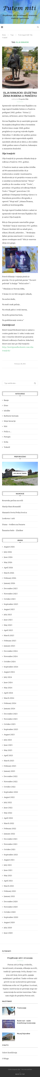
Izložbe (7, 410)
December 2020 (10, 901)
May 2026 (8, 562)
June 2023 (8, 745)
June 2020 (8, 933)
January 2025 (9, 645)
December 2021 (10, 839)
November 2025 (10, 593)
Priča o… (7, 431)
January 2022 (9, 833)
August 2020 (9, 922)
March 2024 (9, 698)
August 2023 (9, 734)
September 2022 (11, 792)
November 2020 (10, 906)
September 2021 (11, 854)
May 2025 (8, 625)
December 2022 (10, 776)
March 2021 (9, 886)
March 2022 (9, 823)
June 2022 (8, 807)
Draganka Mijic (24, 99)
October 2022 (9, 786)
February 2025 (10, 640)
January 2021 (9, 896)
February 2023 (10, 766)
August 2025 (9, 609)
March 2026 (9, 572)
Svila (6, 442)
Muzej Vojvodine (23, 1034)
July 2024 (8, 677)
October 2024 (9, 661)
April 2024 (8, 692)
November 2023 (10, 719)
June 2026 (8, 557)
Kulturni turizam (11, 415)
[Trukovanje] (8, 1011)
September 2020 (11, 917)
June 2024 (8, 682)
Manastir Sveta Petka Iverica (14, 512)
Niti (5, 426)
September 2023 (11, 729)
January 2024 (9, 708)
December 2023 (10, 713)
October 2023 (9, 724)
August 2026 (9, 546)
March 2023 (9, 760)
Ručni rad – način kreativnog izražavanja (26, 1022)
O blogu (5, 1058)
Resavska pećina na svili (12, 500)
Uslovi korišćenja (9, 1052)
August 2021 (9, 859)
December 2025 (10, 588)
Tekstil (7, 447)
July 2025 (8, 614)
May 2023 (8, 750)
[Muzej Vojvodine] (8, 1037)
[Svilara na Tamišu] (20, 473)
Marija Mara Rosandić (11, 506)
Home (4, 35)
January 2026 (9, 583)
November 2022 (10, 781)
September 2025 (11, 604)
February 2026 (10, 578)
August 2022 (9, 797)
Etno (6, 405)
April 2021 (8, 880)
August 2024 (9, 672)
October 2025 (9, 599)
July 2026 (8, 552)
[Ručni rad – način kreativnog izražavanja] (8, 1024)
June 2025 (8, 619)
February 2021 (10, 891)
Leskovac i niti (8, 518)
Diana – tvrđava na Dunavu (13, 524)
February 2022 (10, 828)
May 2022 (8, 812)
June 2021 (8, 870)
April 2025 (8, 630)
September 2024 (11, 666)
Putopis (7, 436)
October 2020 (9, 912)
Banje (6, 400)
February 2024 (10, 703)
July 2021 (8, 865)
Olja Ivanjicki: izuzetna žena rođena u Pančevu (20, 94)
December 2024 (10, 651)
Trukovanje (21, 1008)
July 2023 (8, 739)
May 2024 (8, 687)
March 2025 (9, 635)
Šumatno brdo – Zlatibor (12, 530)
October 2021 (9, 849)
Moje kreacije (10, 421)
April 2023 (8, 755)
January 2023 (9, 771)
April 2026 (8, 567)
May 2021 (8, 875)
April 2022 (8, 818)
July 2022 (8, 802)
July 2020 (8, 927)
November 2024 (10, 656)
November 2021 (10, 844)
